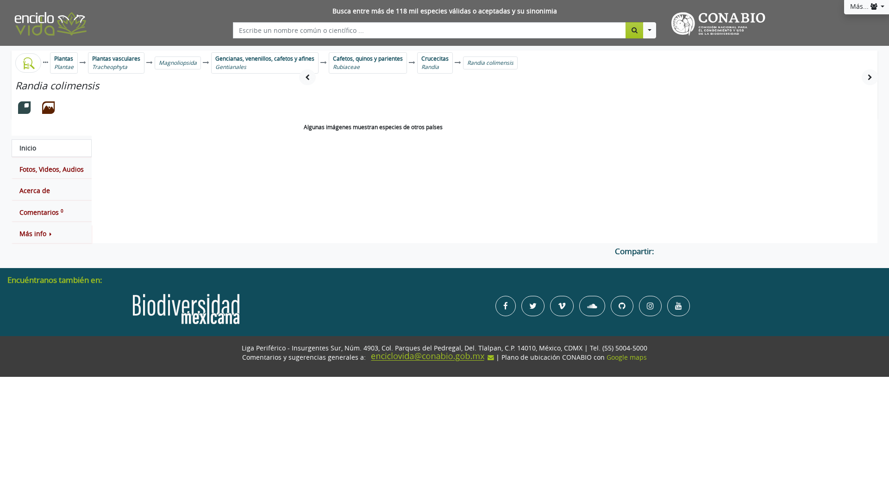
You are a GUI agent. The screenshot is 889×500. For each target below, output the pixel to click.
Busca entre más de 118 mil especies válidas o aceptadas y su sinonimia (444, 11)
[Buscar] (635, 30)
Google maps (627, 357)
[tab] (52, 148)
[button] (52, 234)
